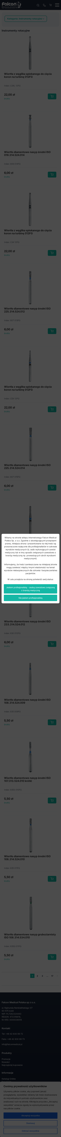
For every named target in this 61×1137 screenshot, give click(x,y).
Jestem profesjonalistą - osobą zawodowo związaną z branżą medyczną (30, 589)
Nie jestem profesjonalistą (30, 598)
